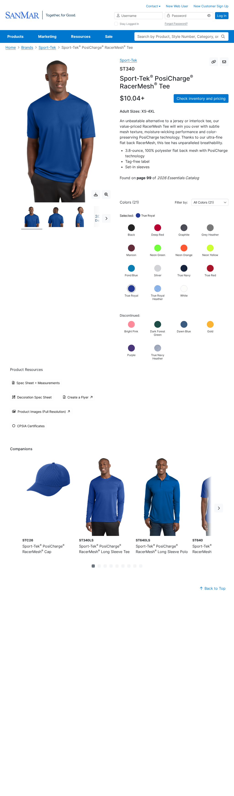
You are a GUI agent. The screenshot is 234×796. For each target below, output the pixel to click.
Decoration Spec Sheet (34, 397)
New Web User (177, 6)
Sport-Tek (47, 47)
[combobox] (210, 202)
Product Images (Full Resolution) (42, 412)
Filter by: (181, 202)
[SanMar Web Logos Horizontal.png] (40, 15)
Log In (221, 16)
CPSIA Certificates (31, 426)
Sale (109, 36)
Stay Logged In (129, 24)
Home (10, 47)
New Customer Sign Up (211, 6)
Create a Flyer (77, 397)
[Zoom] (106, 194)
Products (15, 36)
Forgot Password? (176, 23)
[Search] (223, 36)
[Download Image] (95, 194)
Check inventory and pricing (201, 98)
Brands (27, 47)
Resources (80, 36)
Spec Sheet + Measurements (38, 383)
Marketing (47, 36)
